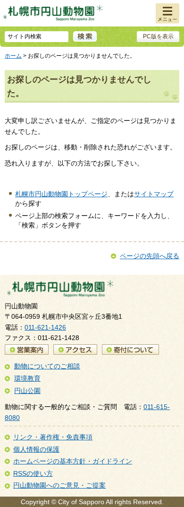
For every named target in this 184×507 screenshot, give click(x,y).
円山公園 (27, 390)
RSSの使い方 (33, 473)
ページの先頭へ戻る (149, 256)
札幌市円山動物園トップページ (61, 194)
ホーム (13, 55)
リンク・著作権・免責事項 (52, 437)
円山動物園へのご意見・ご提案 (59, 485)
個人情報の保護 (36, 449)
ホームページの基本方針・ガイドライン (72, 461)
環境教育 (27, 378)
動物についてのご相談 (47, 366)
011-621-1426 (45, 327)
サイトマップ (154, 194)
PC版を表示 (158, 36)
